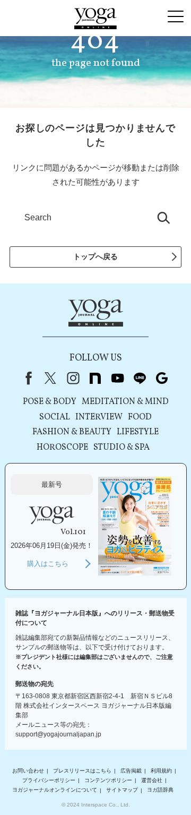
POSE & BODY (49, 402)
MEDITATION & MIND (125, 402)
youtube (117, 378)
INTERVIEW (99, 417)
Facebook (26, 378)
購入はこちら (47, 564)
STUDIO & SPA (121, 447)
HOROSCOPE (62, 447)
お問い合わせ (28, 771)
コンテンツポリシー (108, 780)
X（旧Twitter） (50, 378)
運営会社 (151, 780)
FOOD (140, 417)
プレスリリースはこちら (82, 771)
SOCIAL (54, 417)
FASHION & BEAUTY (71, 432)
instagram (73, 378)
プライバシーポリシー (48, 780)
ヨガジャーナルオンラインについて (54, 790)
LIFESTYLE (138, 432)
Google (162, 378)
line (139, 378)
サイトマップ (122, 790)
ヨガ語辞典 (160, 790)
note (95, 378)
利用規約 (161, 771)
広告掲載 (131, 771)
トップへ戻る (95, 256)
